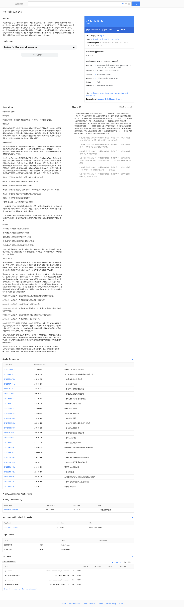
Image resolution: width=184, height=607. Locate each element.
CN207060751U (9, 438)
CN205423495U (9, 467)
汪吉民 (112, 39)
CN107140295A (9, 428)
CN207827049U (9, 447)
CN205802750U (9, 457)
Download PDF (94, 30)
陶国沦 (106, 39)
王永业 (101, 39)
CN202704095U (9, 413)
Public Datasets (89, 603)
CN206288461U (9, 369)
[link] (8, 571)
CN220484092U (9, 472)
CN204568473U (9, 408)
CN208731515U (9, 482)
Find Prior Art (110, 30)
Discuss (119, 99)
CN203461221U (9, 403)
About (63, 603)
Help (121, 603)
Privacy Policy (111, 603)
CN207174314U (9, 384)
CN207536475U (9, 379)
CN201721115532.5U (11, 510)
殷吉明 (95, 39)
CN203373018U (9, 487)
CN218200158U (9, 477)
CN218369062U (9, 433)
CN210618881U (9, 394)
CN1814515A (9, 374)
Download (117, 562)
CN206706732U (9, 443)
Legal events (94, 93)
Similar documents (106, 93)
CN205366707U (9, 389)
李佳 (117, 39)
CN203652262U (9, 418)
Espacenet (100, 99)
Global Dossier (110, 99)
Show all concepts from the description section (21, 589)
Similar (122, 30)
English (101, 36)
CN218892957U (9, 462)
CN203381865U (9, 452)
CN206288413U (9, 399)
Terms (101, 603)
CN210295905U (9, 423)
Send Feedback (75, 603)
